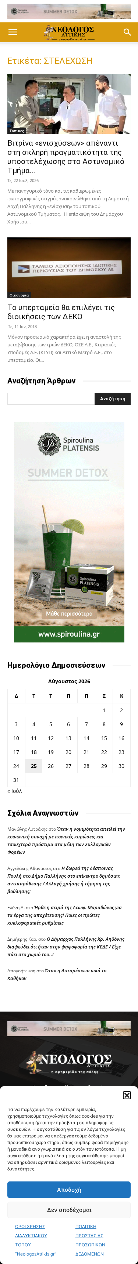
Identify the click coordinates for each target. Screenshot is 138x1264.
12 (51, 738)
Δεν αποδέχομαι (69, 1209)
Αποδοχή (69, 1189)
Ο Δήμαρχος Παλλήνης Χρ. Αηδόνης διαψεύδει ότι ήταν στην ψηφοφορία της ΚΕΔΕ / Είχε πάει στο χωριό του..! (65, 947)
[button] (127, 1095)
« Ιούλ (14, 790)
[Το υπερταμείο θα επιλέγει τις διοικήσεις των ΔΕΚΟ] (69, 267)
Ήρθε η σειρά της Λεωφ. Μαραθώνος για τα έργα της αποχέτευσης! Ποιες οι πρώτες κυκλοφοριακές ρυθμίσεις (64, 915)
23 (121, 751)
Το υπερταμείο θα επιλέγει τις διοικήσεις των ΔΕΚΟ (61, 312)
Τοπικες (17, 130)
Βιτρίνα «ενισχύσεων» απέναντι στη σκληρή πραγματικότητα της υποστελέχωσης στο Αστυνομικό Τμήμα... (65, 157)
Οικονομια (19, 295)
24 (16, 765)
